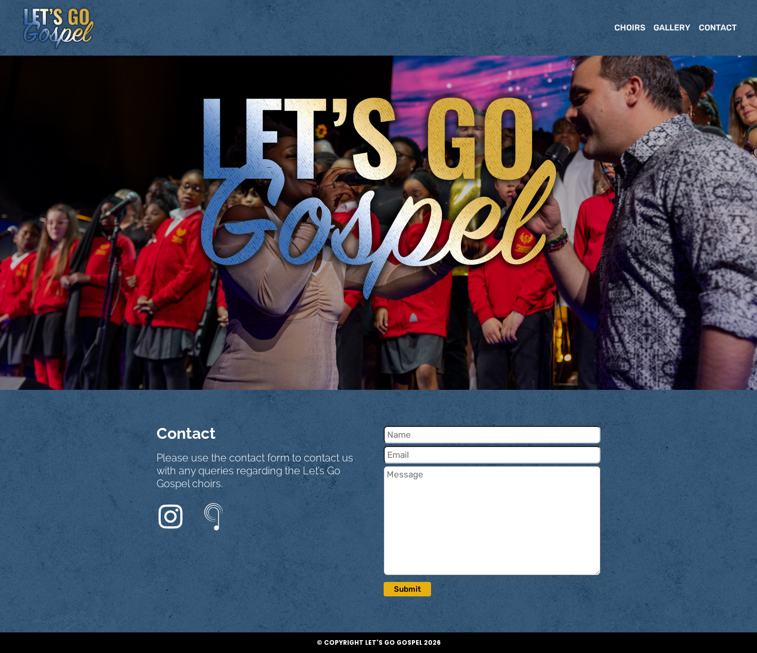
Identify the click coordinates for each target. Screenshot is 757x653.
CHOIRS (629, 27)
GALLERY (672, 27)
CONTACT (718, 27)
